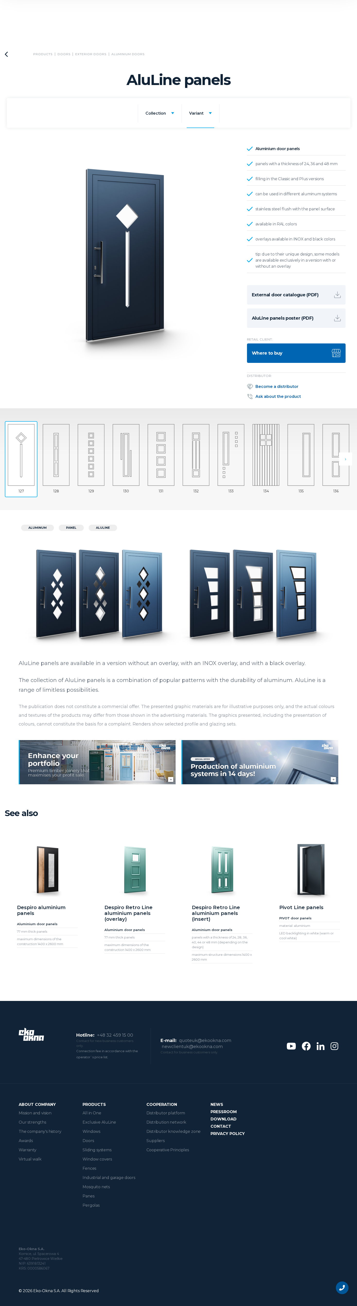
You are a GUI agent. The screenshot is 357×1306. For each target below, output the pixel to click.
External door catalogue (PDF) (285, 295)
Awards (26, 1140)
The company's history (40, 1131)
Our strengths (32, 1122)
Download (224, 1119)
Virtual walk (30, 1159)
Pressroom (224, 1112)
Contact (221, 1126)
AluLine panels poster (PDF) (283, 318)
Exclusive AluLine (99, 1122)
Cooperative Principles (167, 1150)
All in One (92, 1113)
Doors (64, 54)
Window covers (97, 1159)
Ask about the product (278, 396)
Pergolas (91, 1205)
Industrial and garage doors (109, 1177)
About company (37, 1104)
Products (42, 54)
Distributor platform (165, 1113)
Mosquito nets (96, 1187)
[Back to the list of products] (6, 54)
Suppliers (155, 1140)
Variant (196, 113)
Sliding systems (97, 1150)
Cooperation (161, 1104)
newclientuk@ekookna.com (192, 1046)
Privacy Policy (228, 1133)
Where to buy (267, 353)
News (217, 1104)
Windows (91, 1131)
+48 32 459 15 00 (115, 1035)
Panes (88, 1196)
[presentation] (345, 459)
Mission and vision (35, 1113)
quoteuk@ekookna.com (205, 1040)
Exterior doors (90, 54)
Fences (89, 1168)
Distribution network (166, 1122)
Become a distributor (276, 386)
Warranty (27, 1150)
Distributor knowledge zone (173, 1131)
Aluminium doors (127, 54)
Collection (155, 113)
